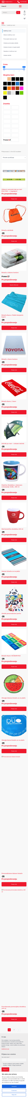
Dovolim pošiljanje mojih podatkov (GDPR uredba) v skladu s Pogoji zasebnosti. (13, 1064)
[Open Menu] (20, 6)
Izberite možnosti (14, 285)
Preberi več (14, 199)
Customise (14, 1090)
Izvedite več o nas (5, 1048)
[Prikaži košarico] (25, 18)
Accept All (14, 1086)
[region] (14, 1085)
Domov (4, 25)
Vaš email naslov (6, 1057)
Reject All (14, 1094)
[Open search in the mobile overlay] (11, 12)
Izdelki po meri (7, 30)
